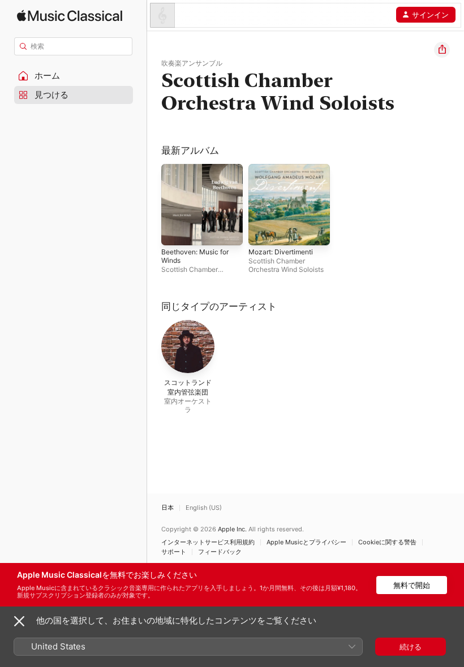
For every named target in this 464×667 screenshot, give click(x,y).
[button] (73, 75)
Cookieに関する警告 (387, 542)
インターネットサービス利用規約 (208, 542)
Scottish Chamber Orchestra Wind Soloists (286, 265)
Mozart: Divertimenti (280, 252)
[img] (69, 15)
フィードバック (220, 552)
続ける (410, 646)
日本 (167, 508)
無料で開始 (411, 585)
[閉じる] (19, 621)
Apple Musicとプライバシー (306, 542)
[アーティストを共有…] (442, 50)
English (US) (204, 508)
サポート (173, 552)
